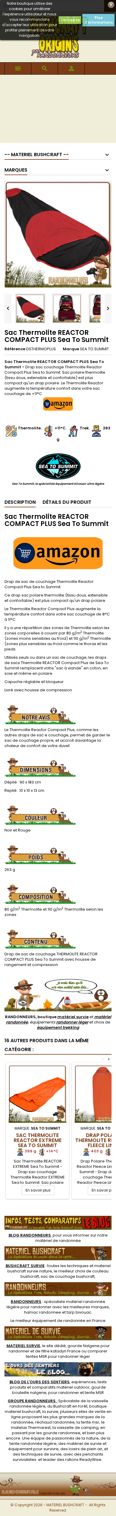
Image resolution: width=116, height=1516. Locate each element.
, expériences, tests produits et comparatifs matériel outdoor (58, 1384)
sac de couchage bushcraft (68, 1276)
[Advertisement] (58, 110)
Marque (71, 349)
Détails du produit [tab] (67, 502)
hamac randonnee (42, 1312)
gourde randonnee (61, 1433)
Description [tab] (20, 502)
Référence (14, 349)
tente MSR (94, 1392)
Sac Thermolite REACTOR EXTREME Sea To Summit (38, 1140)
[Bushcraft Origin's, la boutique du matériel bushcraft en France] (58, 1477)
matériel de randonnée (58, 1240)
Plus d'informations (98, 20)
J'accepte (70, 20)
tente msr (90, 1422)
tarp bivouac (79, 1312)
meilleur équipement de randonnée (50, 1320)
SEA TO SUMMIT (94, 349)
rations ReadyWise (83, 1459)
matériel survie (73, 1017)
